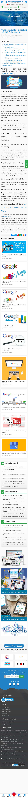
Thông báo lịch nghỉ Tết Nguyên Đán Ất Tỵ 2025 (13, 525)
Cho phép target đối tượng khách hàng (13, 60)
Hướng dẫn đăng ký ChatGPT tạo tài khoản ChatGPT (14, 507)
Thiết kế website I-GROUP (8, 469)
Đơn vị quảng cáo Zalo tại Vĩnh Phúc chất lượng (13, 527)
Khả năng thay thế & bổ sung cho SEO (13, 62)
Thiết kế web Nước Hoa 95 (8, 472)
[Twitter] (14, 684)
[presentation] (1, 661)
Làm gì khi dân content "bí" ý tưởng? (10, 504)
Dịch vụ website (5, 707)
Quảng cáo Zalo (5, 715)
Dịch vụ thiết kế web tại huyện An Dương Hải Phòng (14, 544)
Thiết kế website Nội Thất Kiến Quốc (10, 486)
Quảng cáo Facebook (6, 711)
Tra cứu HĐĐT (22, 7)
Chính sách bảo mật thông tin (8, 721)
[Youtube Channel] (18, 684)
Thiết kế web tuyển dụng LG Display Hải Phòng (13, 466)
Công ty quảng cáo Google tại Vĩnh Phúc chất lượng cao (14, 534)
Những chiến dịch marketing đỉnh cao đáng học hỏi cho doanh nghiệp (13, 498)
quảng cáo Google (7, 216)
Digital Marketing (8, 73)
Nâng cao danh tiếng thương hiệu (12, 50)
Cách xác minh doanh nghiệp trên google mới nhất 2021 (14, 453)
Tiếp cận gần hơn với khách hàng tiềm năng (14, 49)
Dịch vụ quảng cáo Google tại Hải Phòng (14, 207)
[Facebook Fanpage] (10, 684)
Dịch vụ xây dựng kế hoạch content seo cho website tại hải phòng (14, 510)
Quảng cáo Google (6, 709)
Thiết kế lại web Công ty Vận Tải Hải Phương (12, 481)
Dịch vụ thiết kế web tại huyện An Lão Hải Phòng (13, 542)
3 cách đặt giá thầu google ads (8, 325)
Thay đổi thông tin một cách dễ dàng (13, 58)
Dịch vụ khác (4, 713)
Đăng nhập (17, 9)
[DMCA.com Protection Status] (18, 765)
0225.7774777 (11, 5)
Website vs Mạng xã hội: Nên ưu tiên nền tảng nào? (14, 516)
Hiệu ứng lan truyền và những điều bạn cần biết (13, 513)
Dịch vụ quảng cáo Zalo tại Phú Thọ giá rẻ (12, 530)
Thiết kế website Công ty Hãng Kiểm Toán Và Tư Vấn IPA (14, 475)
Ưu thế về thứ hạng (9, 47)
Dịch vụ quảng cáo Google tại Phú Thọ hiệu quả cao (14, 537)
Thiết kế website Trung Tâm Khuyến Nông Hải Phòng (14, 483)
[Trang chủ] (26, 161)
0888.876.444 (19, 5)
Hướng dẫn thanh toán (7, 724)
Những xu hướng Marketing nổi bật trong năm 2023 (14, 502)
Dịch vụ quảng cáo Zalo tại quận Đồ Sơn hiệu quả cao (14, 539)
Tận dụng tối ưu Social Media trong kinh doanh (13, 495)
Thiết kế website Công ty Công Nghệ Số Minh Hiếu (13, 478)
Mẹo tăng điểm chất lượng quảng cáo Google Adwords (13, 407)
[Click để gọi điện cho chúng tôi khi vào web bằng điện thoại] (14, 794)
